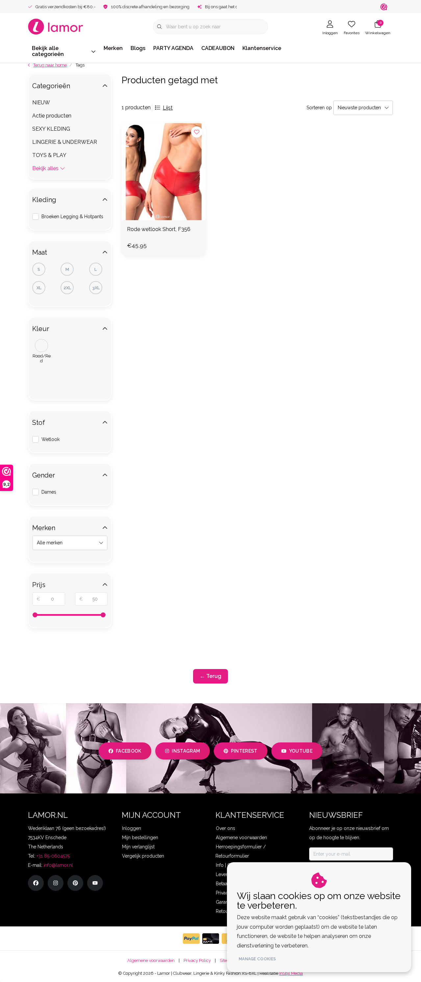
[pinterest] (75, 883)
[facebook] (36, 883)
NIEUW (41, 102)
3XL (96, 287)
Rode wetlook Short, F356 (158, 229)
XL (39, 287)
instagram (186, 751)
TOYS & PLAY (49, 155)
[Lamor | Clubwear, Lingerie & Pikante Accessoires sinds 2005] (56, 26)
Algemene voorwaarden (151, 960)
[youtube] (95, 883)
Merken (113, 48)
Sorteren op (319, 107)
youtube (300, 751)
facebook (128, 751)
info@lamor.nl (58, 865)
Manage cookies (257, 959)
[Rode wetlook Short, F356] (164, 171)
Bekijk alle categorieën (48, 51)
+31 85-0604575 (53, 856)
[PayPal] (191, 938)
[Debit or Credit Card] (210, 938)
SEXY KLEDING (51, 129)
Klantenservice (261, 48)
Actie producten (51, 116)
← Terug (210, 676)
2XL (67, 287)
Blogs (138, 48)
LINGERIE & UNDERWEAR (64, 142)
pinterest (244, 751)
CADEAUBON (218, 48)
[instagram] (55, 883)
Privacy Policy (197, 960)
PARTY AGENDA (173, 48)
